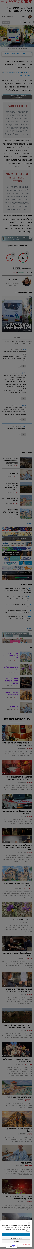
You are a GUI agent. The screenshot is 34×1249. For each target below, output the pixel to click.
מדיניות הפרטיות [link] (26, 1244)
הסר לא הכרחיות (16, 1238)
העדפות (16, 1242)
